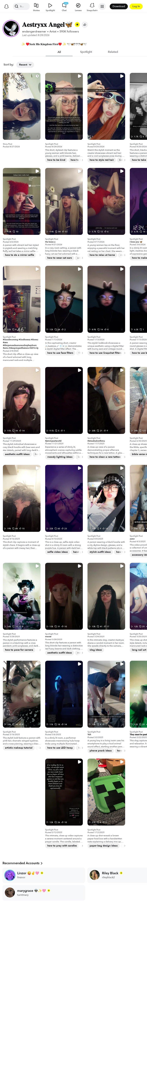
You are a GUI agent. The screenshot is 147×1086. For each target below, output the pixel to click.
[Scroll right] (81, 160)
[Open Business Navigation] (102, 6)
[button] (85, 25)
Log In (136, 6)
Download (119, 6)
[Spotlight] (22, 106)
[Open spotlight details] (37, 136)
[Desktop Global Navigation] (6, 6)
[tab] (59, 52)
